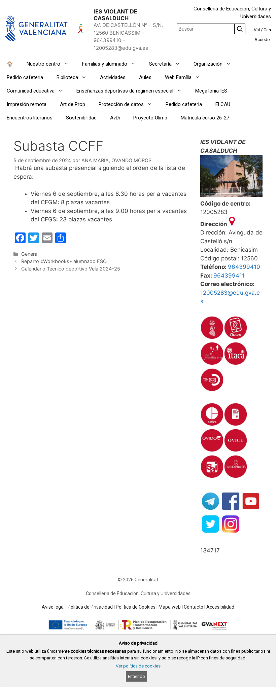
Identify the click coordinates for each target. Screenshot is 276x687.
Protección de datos (121, 104)
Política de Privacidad (90, 607)
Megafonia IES (211, 91)
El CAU (222, 104)
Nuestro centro (43, 64)
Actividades (113, 77)
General (29, 254)
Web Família (178, 77)
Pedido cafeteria (25, 77)
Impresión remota (26, 104)
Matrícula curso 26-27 (205, 118)
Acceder (262, 39)
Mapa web (170, 607)
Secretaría (160, 64)
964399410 (244, 266)
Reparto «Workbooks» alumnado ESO (64, 261)
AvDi (115, 118)
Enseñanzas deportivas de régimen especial (124, 91)
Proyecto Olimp (150, 118)
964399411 (229, 275)
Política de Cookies (136, 607)
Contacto (193, 607)
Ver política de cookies (138, 665)
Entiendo (136, 676)
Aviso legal (53, 607)
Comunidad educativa (31, 91)
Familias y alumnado (104, 64)
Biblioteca (67, 77)
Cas (267, 29)
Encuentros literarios (30, 118)
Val (257, 29)
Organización (208, 64)
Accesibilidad (220, 607)
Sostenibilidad (81, 118)
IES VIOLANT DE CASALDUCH (115, 15)
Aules (145, 77)
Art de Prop (72, 104)
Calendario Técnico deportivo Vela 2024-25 (70, 269)
